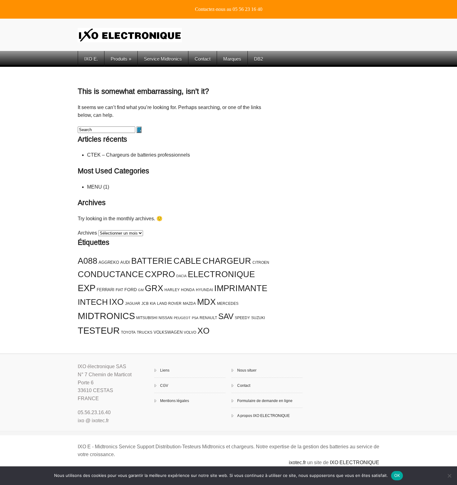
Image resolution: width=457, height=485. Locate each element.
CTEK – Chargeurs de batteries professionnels (138, 155)
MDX (206, 302)
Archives (87, 233)
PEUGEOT (182, 318)
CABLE (187, 261)
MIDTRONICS (106, 316)
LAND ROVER (169, 303)
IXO (116, 302)
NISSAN (166, 318)
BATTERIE (151, 261)
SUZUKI (258, 318)
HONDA (188, 290)
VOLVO (190, 332)
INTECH (93, 302)
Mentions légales (174, 401)
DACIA (181, 276)
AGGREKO (109, 262)
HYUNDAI (204, 290)
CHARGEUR (226, 261)
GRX (154, 288)
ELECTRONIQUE (221, 274)
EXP (86, 288)
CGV (164, 385)
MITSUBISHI (146, 318)
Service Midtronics (163, 59)
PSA (195, 318)
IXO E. (91, 59)
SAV (225, 316)
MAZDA (189, 303)
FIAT (119, 290)
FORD (130, 289)
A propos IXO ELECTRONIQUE (263, 416)
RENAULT (208, 318)
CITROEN (260, 262)
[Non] (449, 476)
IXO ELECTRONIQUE (354, 462)
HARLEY (172, 290)
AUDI (125, 262)
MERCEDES (227, 303)
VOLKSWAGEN (168, 332)
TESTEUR (99, 330)
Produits (121, 59)
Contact (202, 59)
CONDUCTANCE (111, 274)
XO (203, 331)
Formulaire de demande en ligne (265, 401)
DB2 (258, 59)
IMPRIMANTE (240, 288)
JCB (145, 303)
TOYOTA (128, 332)
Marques (232, 59)
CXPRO (160, 274)
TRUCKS (144, 332)
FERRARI (105, 289)
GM (141, 290)
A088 (87, 261)
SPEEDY (242, 318)
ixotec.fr (297, 462)
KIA (153, 303)
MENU (94, 187)
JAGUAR (132, 303)
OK (397, 475)
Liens (164, 370)
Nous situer (246, 370)
